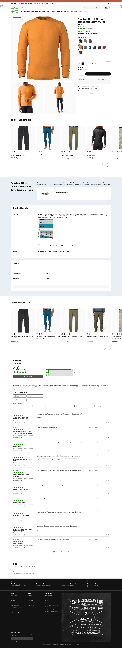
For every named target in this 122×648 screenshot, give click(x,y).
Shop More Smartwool (62, 192)
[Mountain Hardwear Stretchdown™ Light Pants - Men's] (99, 320)
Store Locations (48, 595)
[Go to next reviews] (70, 552)
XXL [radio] (95, 63)
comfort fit (36, 406)
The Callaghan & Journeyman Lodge (51, 606)
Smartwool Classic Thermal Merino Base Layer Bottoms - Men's (72, 155)
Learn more (31, 573)
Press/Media (31, 600)
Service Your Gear (37, 3)
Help (12, 593)
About (30, 593)
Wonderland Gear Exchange (51, 611)
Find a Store (96, 7)
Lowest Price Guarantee (17, 607)
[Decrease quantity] (79, 73)
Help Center (14, 610)
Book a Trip (13, 3)
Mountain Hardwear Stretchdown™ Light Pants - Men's (97, 337)
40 (68, 551)
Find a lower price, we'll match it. (68, 585)
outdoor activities (70, 406)
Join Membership (45, 3)
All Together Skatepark (50, 609)
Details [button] (96, 88)
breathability (98, 406)
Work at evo (31, 605)
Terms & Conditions (69, 644)
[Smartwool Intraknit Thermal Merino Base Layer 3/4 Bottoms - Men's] (23, 138)
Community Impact (32, 598)
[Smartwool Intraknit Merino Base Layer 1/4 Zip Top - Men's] (99, 138)
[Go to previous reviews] (51, 552)
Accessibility (76, 644)
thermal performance (52, 406)
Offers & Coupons (15, 605)
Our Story (30, 595)
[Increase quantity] (82, 73)
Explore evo (52, 3)
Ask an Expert (87, 7)
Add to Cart (98, 73)
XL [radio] (92, 63)
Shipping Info (14, 598)
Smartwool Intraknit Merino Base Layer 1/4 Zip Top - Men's (98, 155)
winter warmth (28, 406)
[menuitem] (21, 11)
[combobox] (37, 8)
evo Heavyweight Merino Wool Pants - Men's (48, 154)
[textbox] (61, 569)
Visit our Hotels (20, 3)
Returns (13, 600)
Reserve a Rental (28, 3)
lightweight (78, 406)
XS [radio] (79, 63)
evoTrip (46, 600)
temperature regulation (87, 406)
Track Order (14, 595)
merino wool (61, 406)
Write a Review (28, 376)
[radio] (80, 41)
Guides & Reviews (15, 612)
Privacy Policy (61, 644)
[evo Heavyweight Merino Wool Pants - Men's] (48, 138)
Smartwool (81, 16)
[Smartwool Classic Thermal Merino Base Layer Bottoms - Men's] (74, 138)
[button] (60, 369)
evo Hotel (47, 598)
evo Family (48, 593)
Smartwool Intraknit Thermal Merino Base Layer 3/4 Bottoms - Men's (22, 155)
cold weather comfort (19, 406)
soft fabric (42, 406)
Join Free (96, 86)
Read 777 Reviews (89, 28)
